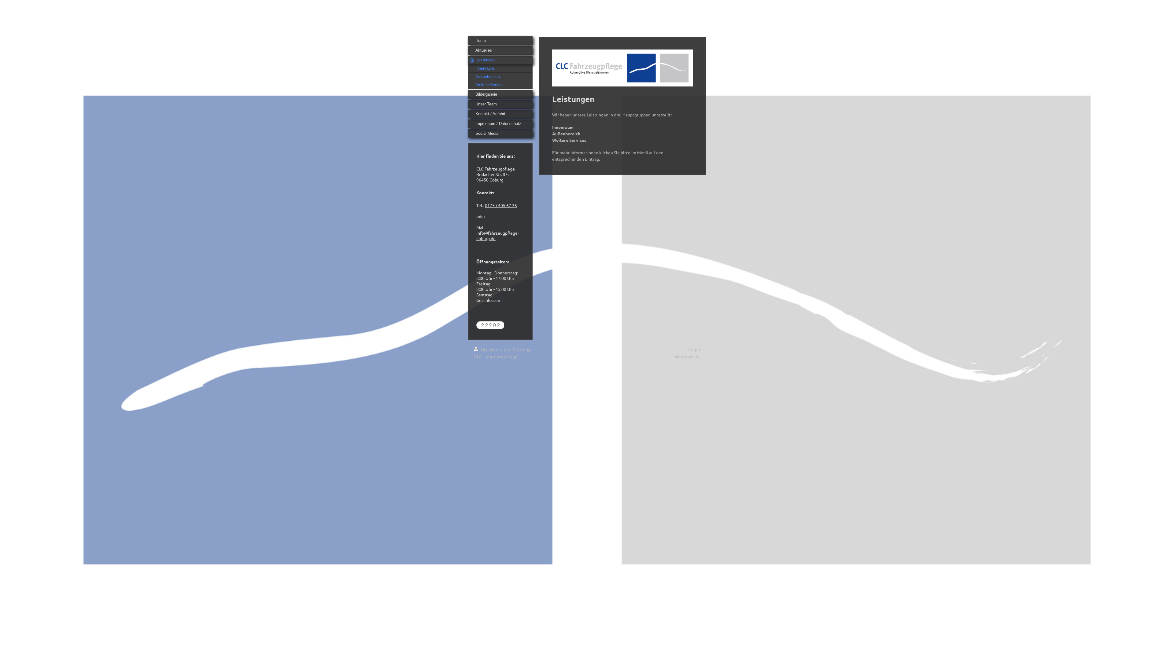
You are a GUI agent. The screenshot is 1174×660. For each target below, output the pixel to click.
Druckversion (494, 349)
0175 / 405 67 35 (501, 205)
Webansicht (687, 356)
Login (694, 349)
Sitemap (522, 349)
